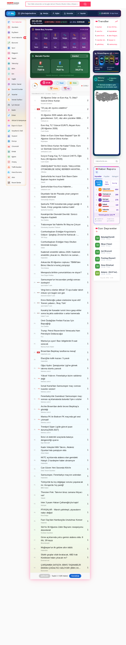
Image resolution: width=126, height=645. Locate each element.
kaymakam (113, 31)
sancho (99, 31)
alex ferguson (114, 36)
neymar (99, 27)
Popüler (107, 176)
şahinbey (100, 44)
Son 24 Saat (98, 183)
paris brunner (102, 36)
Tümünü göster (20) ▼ (107, 215)
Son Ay (114, 183)
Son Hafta (107, 183)
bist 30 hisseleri (115, 27)
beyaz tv (112, 40)
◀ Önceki (44, 576)
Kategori (115, 176)
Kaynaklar (98, 176)
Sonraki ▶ (75, 576)
